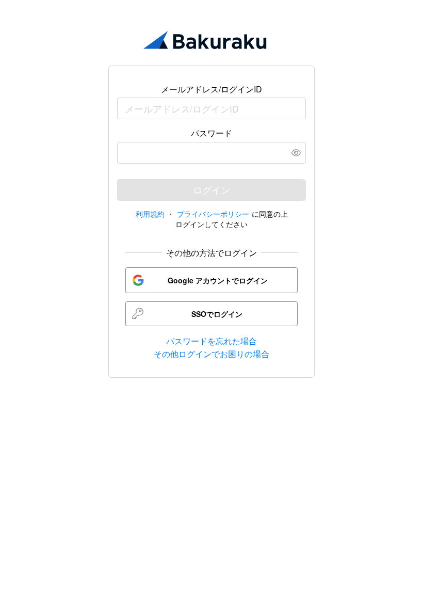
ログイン (211, 189)
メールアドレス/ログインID (211, 89)
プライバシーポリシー (214, 214)
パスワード (211, 133)
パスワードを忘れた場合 (211, 341)
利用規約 (150, 214)
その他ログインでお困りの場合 (211, 354)
